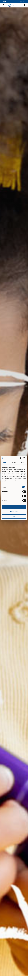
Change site (22, 1)
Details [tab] (14, 462)
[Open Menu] (3, 5)
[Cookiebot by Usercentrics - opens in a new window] (20, 458)
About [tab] (23, 462)
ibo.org (4, 1)
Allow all (14, 507)
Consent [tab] (5, 462)
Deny (14, 516)
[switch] (24, 491)
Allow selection (14, 511)
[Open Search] (24, 5)
